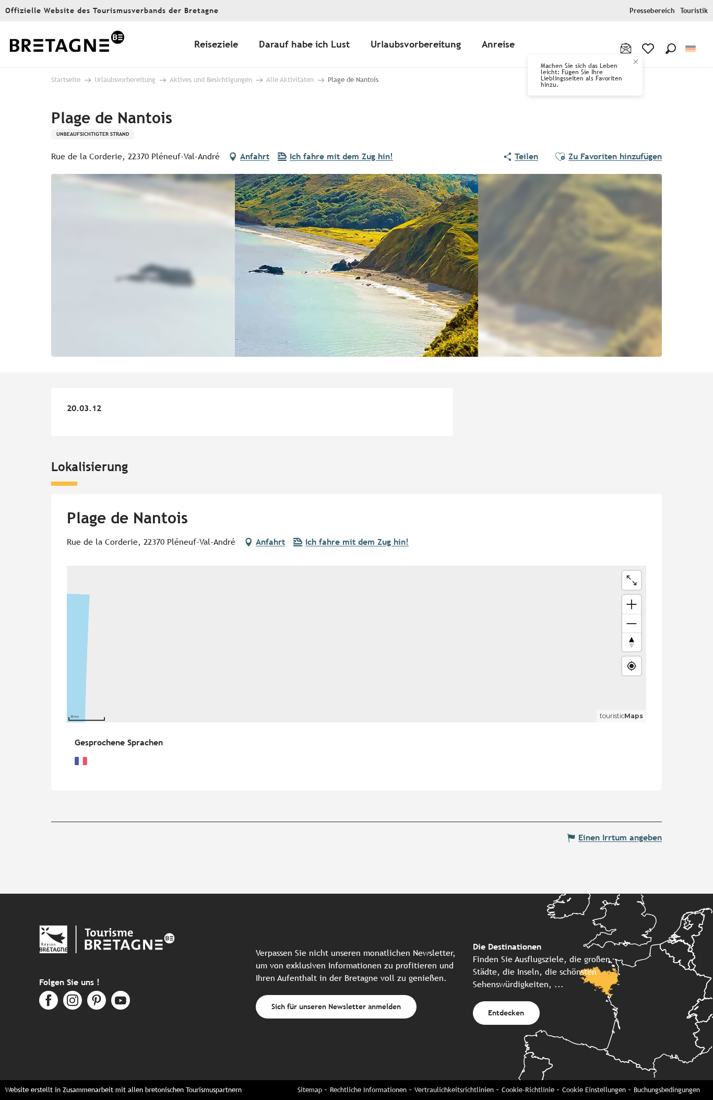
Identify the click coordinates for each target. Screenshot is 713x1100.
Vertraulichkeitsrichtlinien (454, 1090)
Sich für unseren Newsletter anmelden (336, 1006)
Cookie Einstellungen (594, 1090)
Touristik (694, 11)
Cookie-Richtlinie (528, 1090)
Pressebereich (652, 11)
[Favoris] (649, 48)
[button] (670, 48)
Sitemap (310, 1090)
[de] (691, 48)
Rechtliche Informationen (368, 1090)
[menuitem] (66, 44)
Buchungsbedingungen (667, 1090)
